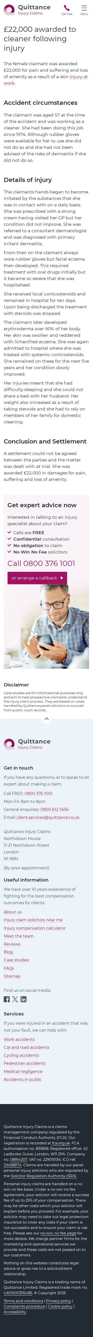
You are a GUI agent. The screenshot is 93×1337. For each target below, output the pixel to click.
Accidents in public (23, 1079)
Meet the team (19, 936)
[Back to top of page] (47, 719)
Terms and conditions (23, 1301)
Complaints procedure (24, 1306)
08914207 (18, 1159)
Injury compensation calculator (34, 928)
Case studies (16, 960)
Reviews (12, 944)
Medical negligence (23, 1071)
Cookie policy (60, 1306)
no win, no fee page (58, 1233)
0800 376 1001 (49, 563)
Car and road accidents (26, 1047)
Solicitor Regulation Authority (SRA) (43, 1176)
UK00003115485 (18, 1293)
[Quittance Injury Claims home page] (27, 9)
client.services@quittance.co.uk (48, 817)
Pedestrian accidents (25, 1063)
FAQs (9, 968)
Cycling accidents (21, 1055)
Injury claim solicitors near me (33, 920)
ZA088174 (13, 1165)
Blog (8, 952)
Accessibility (15, 1312)
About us (13, 912)
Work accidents (19, 1039)
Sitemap (12, 976)
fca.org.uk (61, 1143)
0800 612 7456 (54, 809)
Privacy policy (58, 1301)
